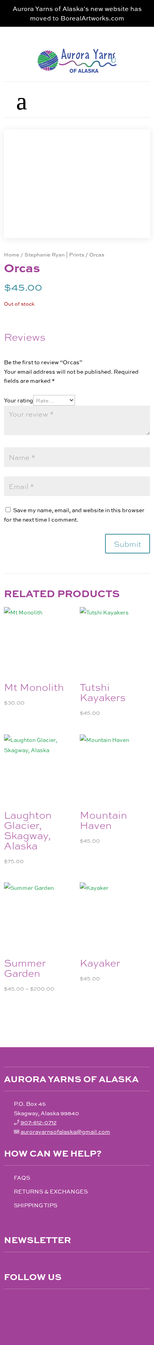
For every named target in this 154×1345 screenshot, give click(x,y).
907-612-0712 (38, 1122)
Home (11, 254)
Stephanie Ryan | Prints (54, 254)
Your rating (18, 400)
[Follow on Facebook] (10, 1303)
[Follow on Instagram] (27, 1303)
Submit (127, 543)
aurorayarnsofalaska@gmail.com (65, 1131)
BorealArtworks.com (92, 17)
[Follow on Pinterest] (43, 1303)
